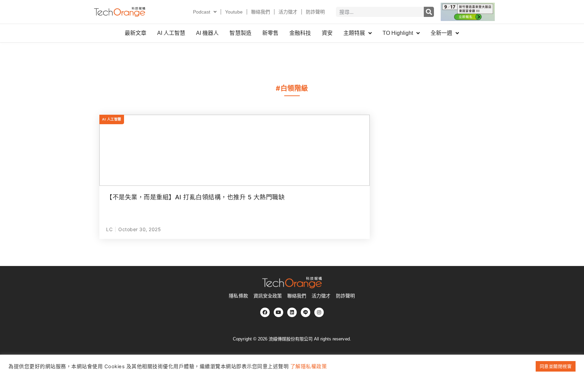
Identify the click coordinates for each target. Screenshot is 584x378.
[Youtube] (278, 312)
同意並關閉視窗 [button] (556, 366)
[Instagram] (319, 312)
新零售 (270, 33)
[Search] (429, 12)
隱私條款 (238, 295)
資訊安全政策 (267, 295)
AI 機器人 (207, 33)
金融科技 (300, 33)
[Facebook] (265, 312)
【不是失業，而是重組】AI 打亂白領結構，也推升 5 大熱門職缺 (195, 197)
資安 (327, 33)
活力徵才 (287, 12)
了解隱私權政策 (308, 366)
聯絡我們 (260, 12)
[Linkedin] (292, 312)
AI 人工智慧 (171, 33)
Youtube (234, 12)
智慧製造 (240, 33)
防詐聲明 (315, 12)
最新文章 (135, 33)
